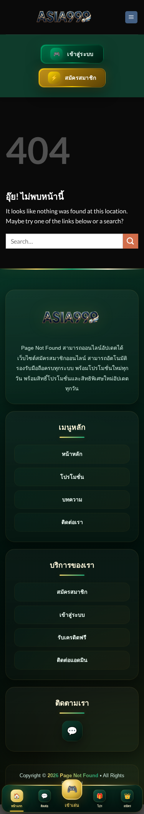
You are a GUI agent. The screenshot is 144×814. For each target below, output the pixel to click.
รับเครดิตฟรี (72, 637)
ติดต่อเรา (72, 522)
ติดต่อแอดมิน (72, 660)
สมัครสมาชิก (72, 592)
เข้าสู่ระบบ (72, 615)
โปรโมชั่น (72, 477)
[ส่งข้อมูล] (130, 241)
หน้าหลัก (72, 454)
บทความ (72, 499)
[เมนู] (131, 17)
